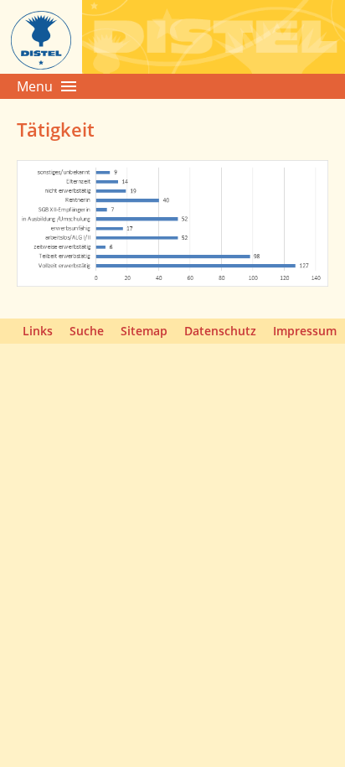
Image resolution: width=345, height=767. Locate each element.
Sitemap (144, 331)
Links (38, 331)
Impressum (305, 331)
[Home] (41, 69)
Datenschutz (220, 331)
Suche (87, 331)
